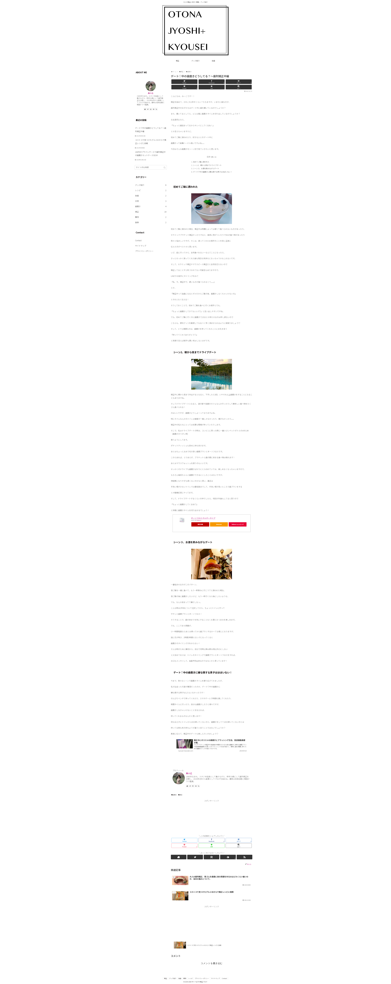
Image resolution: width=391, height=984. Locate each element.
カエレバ (199, 520)
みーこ (189, 773)
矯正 (181, 795)
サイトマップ (140, 245)
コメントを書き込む (211, 963)
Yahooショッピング (238, 524)
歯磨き (175, 795)
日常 (150, 201)
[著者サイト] (187, 786)
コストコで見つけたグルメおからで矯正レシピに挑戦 (150, 141)
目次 (208, 156)
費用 (150, 217)
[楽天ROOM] (193, 786)
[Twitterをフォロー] (190, 786)
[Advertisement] (211, 816)
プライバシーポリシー (144, 251)
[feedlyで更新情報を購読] (196, 786)
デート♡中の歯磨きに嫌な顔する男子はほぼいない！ (212, 172)
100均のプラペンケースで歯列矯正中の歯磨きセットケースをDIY (150, 154)
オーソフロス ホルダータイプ (203, 518)
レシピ (150, 190)
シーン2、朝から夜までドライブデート (207, 165)
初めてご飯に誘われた (201, 162)
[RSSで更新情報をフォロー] (198, 786)
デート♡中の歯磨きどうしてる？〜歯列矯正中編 (150, 130)
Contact (138, 240)
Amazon (219, 524)
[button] (165, 167)
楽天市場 (200, 524)
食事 (150, 222)
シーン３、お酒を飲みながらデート (206, 168)
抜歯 (150, 195)
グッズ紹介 (150, 185)
